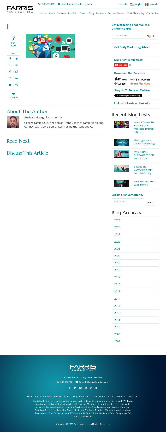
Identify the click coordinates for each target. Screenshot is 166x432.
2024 (117, 227)
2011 (117, 320)
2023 (117, 234)
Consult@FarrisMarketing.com (93, 381)
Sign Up (151, 36)
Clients (83, 13)
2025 (117, 220)
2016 (117, 284)
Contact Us (152, 13)
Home (43, 13)
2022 (117, 241)
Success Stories (116, 13)
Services (61, 13)
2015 (117, 291)
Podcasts (101, 13)
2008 (117, 341)
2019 (117, 263)
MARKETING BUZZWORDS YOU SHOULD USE (144, 155)
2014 (117, 298)
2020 (117, 256)
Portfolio (72, 13)
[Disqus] (57, 198)
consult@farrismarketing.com (76, 4)
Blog (91, 13)
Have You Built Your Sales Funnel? (144, 183)
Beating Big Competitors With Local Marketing (143, 170)
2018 (117, 270)
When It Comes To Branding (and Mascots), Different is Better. (144, 127)
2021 (117, 249)
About (52, 13)
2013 (117, 306)
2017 (117, 277)
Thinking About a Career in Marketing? (144, 142)
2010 (117, 327)
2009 (117, 334)
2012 (117, 313)
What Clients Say (135, 13)
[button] (13, 95)
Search (150, 202)
